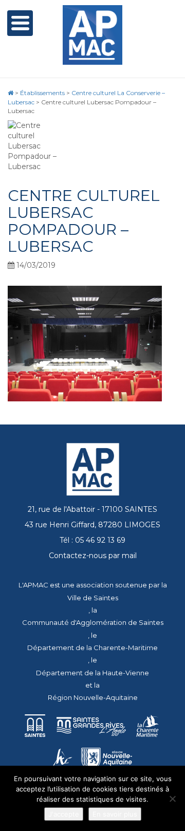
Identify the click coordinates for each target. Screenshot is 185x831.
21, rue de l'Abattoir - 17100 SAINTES (92, 509)
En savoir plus (114, 814)
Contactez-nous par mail (93, 555)
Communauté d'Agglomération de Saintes (92, 622)
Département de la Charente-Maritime (92, 647)
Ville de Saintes (92, 597)
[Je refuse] (172, 798)
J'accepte (63, 814)
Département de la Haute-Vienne (92, 672)
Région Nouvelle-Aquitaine (93, 697)
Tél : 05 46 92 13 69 (92, 540)
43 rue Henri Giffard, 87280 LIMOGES (92, 524)
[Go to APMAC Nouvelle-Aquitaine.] (10, 93)
